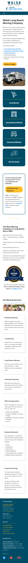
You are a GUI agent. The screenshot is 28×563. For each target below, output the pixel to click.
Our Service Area (7, 529)
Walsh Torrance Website (8, 533)
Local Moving (14, 103)
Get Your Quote (14, 162)
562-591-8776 (15, 9)
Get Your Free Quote (9, 64)
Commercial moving (9, 53)
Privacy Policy (6, 531)
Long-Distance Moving (14, 122)
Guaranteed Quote (7, 525)
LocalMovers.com (16, 288)
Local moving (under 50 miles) (12, 49)
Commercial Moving (14, 142)
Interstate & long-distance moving (13, 51)
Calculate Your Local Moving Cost (12, 189)
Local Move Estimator (8, 527)
